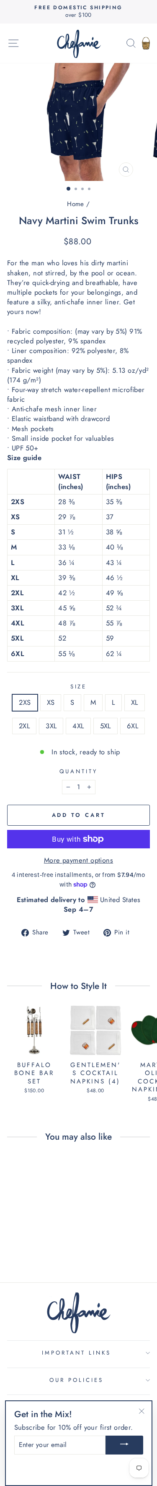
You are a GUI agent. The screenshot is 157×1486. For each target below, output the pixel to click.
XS (51, 702)
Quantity (78, 771)
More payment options (78, 860)
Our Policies (76, 1380)
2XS (25, 702)
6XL (132, 726)
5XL (105, 726)
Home (75, 204)
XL (134, 702)
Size (78, 687)
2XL (24, 726)
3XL (51, 726)
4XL (78, 726)
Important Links (76, 1353)
